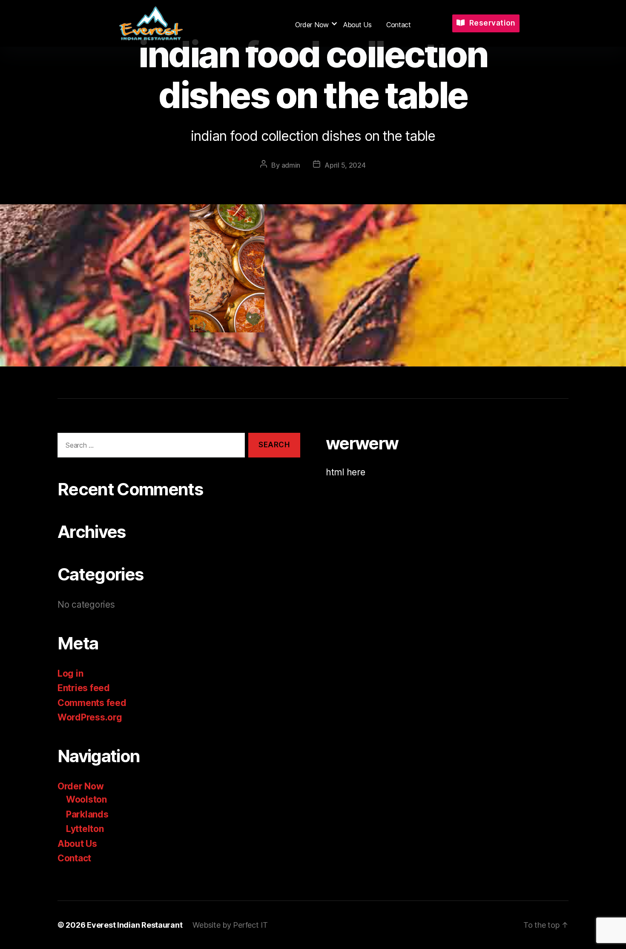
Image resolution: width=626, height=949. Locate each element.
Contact (398, 24)
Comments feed (91, 702)
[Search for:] (149, 447)
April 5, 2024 (345, 165)
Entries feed (83, 688)
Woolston (86, 799)
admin (291, 165)
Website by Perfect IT (229, 924)
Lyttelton (85, 828)
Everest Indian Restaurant (134, 924)
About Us (357, 24)
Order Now (312, 24)
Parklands (87, 814)
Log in (70, 673)
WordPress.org (89, 717)
